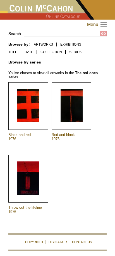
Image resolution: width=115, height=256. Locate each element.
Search (14, 33)
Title (12, 52)
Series (75, 52)
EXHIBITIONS (70, 44)
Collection (51, 52)
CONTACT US (82, 242)
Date (29, 52)
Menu (97, 24)
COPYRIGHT (34, 242)
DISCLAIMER (58, 242)
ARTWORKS (43, 44)
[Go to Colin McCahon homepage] (57, 10)
